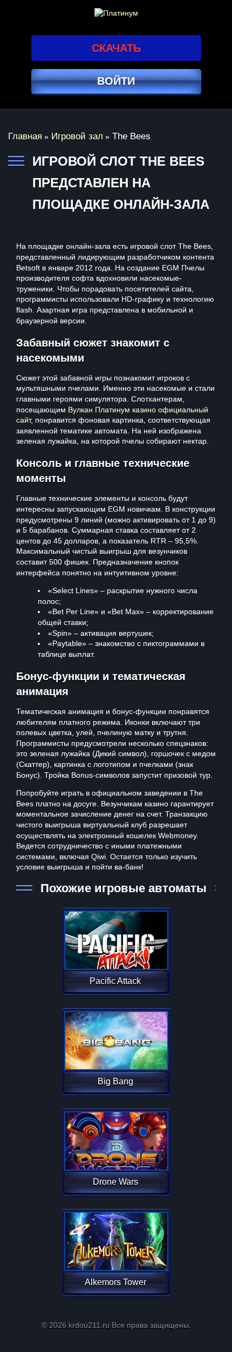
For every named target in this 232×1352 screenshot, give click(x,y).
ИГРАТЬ (115, 933)
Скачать (116, 48)
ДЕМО (115, 952)
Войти (116, 81)
